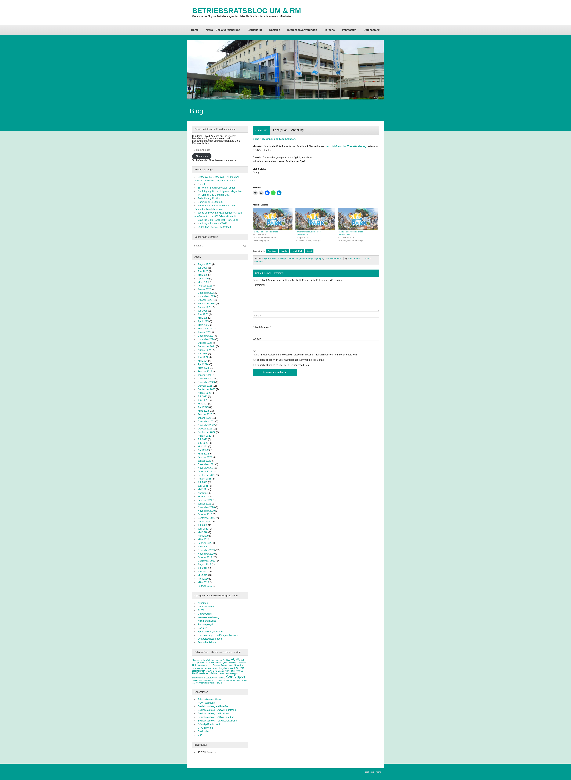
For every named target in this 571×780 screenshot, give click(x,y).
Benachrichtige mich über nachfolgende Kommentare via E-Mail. (290, 360)
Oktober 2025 (205, 300)
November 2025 (206, 296)
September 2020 (206, 518)
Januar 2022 (204, 461)
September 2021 (206, 475)
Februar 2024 (205, 371)
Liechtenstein (198, 671)
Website (257, 339)
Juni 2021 (203, 486)
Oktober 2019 (205, 557)
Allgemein (203, 603)
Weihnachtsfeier (202, 683)
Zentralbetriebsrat (332, 258)
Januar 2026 (204, 289)
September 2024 (206, 346)
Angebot (219, 660)
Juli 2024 (202, 353)
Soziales (274, 29)
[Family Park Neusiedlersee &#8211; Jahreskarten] (315, 219)
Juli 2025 (202, 310)
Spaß (309, 251)
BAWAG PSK (204, 663)
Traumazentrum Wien (231, 680)
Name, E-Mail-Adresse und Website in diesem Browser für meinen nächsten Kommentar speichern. (305, 355)
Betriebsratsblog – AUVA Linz (213, 713)
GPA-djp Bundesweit (209, 724)
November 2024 (206, 339)
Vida (193, 683)
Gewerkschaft (205, 613)
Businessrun (241, 663)
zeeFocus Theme (373, 772)
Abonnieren (202, 156)
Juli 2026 (202, 268)
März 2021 (203, 496)
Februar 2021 (205, 500)
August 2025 (204, 307)
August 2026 (204, 264)
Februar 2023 (205, 414)
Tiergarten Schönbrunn (212, 680)
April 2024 (203, 364)
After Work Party (208, 660)
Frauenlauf (217, 665)
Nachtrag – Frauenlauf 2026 (212, 223)
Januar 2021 (204, 503)
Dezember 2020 (206, 507)
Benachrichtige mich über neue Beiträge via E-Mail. (284, 365)
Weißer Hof (214, 683)
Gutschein (196, 668)
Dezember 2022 (206, 421)
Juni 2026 (203, 271)
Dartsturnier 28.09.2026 (210, 202)
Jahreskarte (206, 668)
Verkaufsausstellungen (210, 638)
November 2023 (206, 382)
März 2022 (203, 453)
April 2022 (203, 450)
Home (195, 29)
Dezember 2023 (206, 378)
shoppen (235, 674)
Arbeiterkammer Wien (209, 699)
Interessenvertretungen (302, 29)
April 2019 (203, 578)
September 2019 (206, 561)
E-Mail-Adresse (262, 327)
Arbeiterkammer (206, 606)
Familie (284, 251)
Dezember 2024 (206, 335)
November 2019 (206, 553)
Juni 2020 (203, 528)
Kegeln (222, 668)
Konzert (230, 668)
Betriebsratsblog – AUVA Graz (213, 706)
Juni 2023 (203, 400)
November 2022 (206, 425)
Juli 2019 (202, 568)
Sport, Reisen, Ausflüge (275, 258)
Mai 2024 (203, 360)
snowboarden (197, 678)
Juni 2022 (203, 443)
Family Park (297, 251)
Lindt (208, 671)
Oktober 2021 (205, 471)
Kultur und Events (207, 621)
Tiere (200, 680)
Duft (194, 665)
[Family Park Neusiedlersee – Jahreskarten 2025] (358, 219)
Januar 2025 (204, 332)
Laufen (239, 668)
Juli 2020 (202, 525)
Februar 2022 (205, 457)
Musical (221, 671)
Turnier (243, 680)
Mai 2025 (203, 318)
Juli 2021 (202, 482)
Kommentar (260, 285)
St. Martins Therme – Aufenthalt (214, 227)
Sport (241, 677)
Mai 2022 (203, 446)
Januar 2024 (204, 375)
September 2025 (206, 303)
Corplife (202, 184)
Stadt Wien (203, 731)
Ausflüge (226, 660)
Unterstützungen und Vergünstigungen (305, 258)
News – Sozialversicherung (223, 29)
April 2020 (203, 536)
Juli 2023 (202, 396)
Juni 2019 (203, 571)
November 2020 (206, 511)
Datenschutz (372, 29)
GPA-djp (238, 665)
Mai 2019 (203, 575)
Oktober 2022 (205, 428)
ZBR (221, 683)
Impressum (349, 29)
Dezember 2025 (206, 293)
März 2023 (203, 411)
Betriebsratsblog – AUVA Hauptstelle (217, 710)
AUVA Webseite (206, 703)
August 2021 (204, 478)
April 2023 (203, 407)
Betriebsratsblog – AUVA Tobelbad (216, 717)
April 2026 (203, 278)
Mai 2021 (203, 489)
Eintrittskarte (202, 665)
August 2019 (204, 564)
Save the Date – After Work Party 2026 (218, 220)
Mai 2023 (203, 403)
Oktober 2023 (205, 385)
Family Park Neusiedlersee (265, 232)
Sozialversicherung (214, 677)
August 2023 (204, 393)
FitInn (210, 665)
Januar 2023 (204, 418)
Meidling (213, 671)
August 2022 (204, 436)
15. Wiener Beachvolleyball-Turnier (216, 187)
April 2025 (203, 321)
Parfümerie (198, 673)
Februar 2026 (205, 285)
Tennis (195, 680)
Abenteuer (272, 251)
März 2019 (203, 582)
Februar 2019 (205, 586)
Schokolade (225, 673)
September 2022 (206, 432)
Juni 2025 (203, 314)
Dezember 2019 (206, 550)
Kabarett (215, 668)
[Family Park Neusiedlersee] (272, 219)
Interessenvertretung (208, 617)
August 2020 (204, 521)
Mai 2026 (203, 275)
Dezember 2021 (206, 464)
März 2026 (203, 282)
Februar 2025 (205, 328)
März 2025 (203, 325)
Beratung (232, 663)
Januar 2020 (204, 546)
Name (257, 316)
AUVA (201, 610)
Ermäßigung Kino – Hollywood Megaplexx (220, 191)
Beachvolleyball (219, 662)
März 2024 (203, 368)
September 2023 (206, 389)
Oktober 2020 (205, 514)
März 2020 (203, 539)
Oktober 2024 (205, 343)
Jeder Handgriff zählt (209, 198)
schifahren (212, 673)
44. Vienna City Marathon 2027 (214, 195)
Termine (329, 29)
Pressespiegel (205, 624)
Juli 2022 (202, 439)
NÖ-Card (239, 671)
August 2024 (204, 350)
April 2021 (203, 493)
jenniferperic (354, 258)
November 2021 (206, 468)
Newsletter (230, 671)
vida (200, 735)
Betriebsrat (255, 29)
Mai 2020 (203, 532)
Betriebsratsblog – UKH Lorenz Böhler (218, 720)
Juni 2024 (203, 357)
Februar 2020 (205, 543)
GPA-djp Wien (205, 728)
